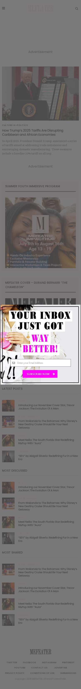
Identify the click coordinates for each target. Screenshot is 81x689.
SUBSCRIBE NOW (38, 374)
